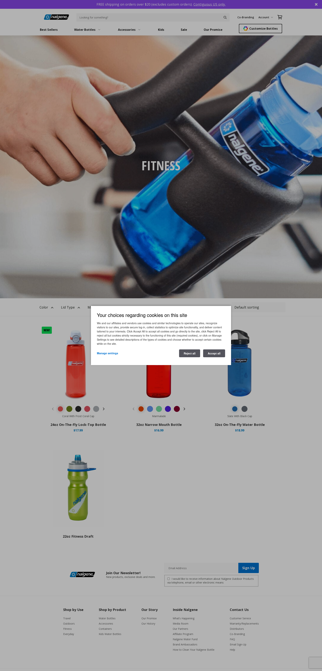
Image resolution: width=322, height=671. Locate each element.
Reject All (189, 353)
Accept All (214, 353)
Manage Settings (107, 353)
